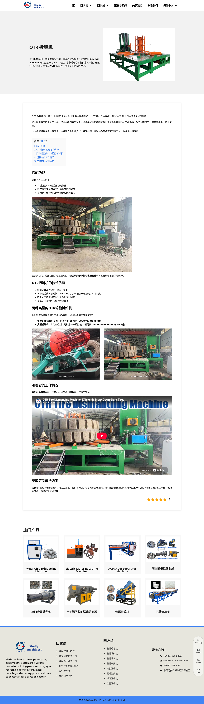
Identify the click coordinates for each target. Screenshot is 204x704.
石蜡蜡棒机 (163, 612)
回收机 (84, 5)
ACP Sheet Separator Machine (122, 570)
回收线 (101, 5)
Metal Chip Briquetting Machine (41, 570)
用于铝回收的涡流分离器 (81, 612)
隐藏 (43, 141)
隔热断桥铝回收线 (163, 568)
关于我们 (137, 5)
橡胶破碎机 (92, 275)
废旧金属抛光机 (41, 612)
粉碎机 (81, 275)
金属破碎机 (122, 612)
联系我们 (153, 5)
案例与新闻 (120, 5)
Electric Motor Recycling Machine (82, 570)
